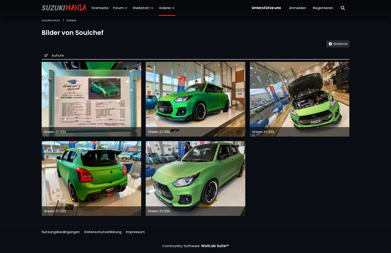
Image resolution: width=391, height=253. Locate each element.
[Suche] (343, 8)
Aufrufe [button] (58, 55)
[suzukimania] (64, 8)
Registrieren (323, 7)
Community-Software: (195, 245)
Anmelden (297, 7)
